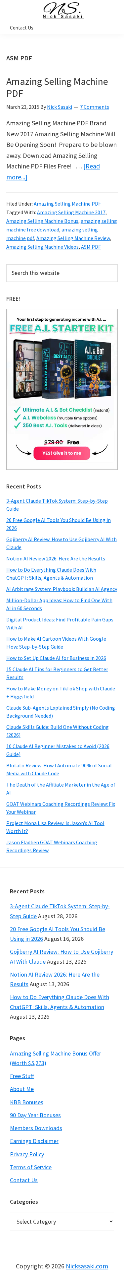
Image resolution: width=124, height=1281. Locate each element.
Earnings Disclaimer (34, 1141)
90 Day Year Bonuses (35, 1115)
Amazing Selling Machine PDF (57, 87)
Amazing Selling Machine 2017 (71, 212)
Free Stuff (22, 1076)
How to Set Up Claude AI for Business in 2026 (56, 658)
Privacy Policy (27, 1154)
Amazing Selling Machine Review (73, 238)
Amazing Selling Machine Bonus (42, 221)
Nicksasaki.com (87, 1266)
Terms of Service (31, 1167)
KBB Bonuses (26, 1102)
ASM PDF (91, 246)
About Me (22, 1089)
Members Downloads (36, 1128)
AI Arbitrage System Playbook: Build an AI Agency (61, 589)
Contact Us (24, 1180)
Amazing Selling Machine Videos (42, 246)
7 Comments (94, 106)
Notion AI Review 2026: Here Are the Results (55, 558)
